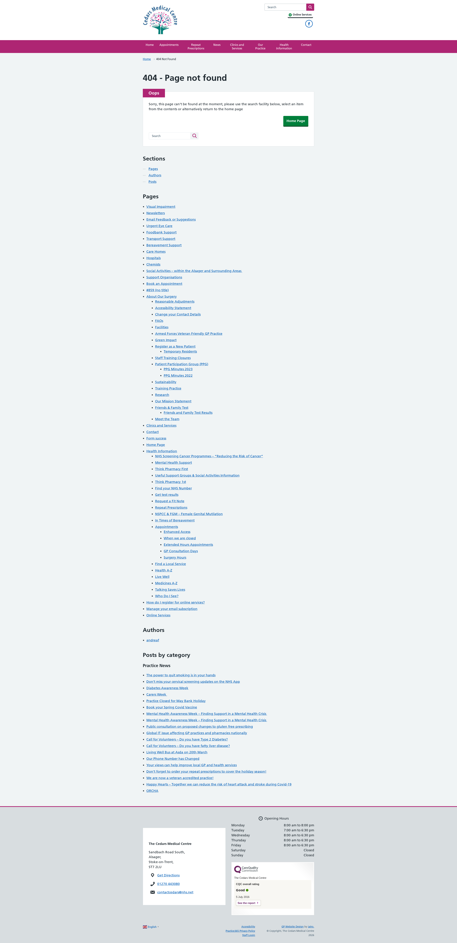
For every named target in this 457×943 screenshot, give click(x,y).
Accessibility (248, 926)
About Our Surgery (161, 296)
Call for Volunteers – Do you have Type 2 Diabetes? (187, 739)
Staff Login (248, 935)
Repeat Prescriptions (196, 46)
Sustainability (165, 382)
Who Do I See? (167, 596)
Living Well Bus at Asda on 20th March (176, 752)
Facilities (161, 327)
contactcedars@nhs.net (175, 892)
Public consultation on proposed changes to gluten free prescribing (199, 727)
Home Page (296, 121)
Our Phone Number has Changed (172, 759)
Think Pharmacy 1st (170, 482)
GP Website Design (293, 926)
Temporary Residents (180, 351)
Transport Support (160, 239)
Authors (155, 175)
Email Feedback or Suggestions (171, 219)
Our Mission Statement (173, 401)
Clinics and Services (237, 46)
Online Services (158, 615)
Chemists (153, 264)
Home (150, 45)
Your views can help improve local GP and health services (191, 765)
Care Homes (155, 252)
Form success (156, 438)
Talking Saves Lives (170, 590)
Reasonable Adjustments (174, 301)
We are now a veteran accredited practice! (180, 778)
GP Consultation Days (181, 551)
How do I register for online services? (175, 602)
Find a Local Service (170, 564)
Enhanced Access (177, 532)
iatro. (311, 926)
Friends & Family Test (171, 408)
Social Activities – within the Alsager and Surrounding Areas (194, 271)
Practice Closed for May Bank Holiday (176, 701)
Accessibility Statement (173, 308)
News (216, 45)
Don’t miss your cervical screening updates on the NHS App (193, 682)
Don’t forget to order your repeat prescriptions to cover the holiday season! (206, 771)
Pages (153, 169)
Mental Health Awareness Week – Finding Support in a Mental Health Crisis (206, 714)
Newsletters (155, 213)
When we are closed (180, 538)
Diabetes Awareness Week (167, 688)
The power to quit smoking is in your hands (180, 675)
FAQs (159, 321)
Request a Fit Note (169, 501)
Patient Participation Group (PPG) (181, 364)
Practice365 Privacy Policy (240, 930)
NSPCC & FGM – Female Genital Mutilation (189, 514)
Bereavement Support (164, 245)
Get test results (166, 495)
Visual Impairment (160, 207)
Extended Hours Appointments (188, 545)
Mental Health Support (173, 463)
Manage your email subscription (171, 609)
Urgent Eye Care (159, 226)
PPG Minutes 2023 (178, 369)
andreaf (152, 640)
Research (162, 395)
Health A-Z (163, 570)
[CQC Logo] (246, 872)
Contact (306, 45)
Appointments (169, 45)
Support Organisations (164, 277)
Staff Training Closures (173, 358)
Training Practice (168, 388)
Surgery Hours (175, 557)
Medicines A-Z (166, 583)
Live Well (162, 577)
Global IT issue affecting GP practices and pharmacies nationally (196, 733)
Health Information (284, 46)
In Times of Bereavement (175, 520)
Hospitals (153, 258)
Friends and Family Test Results (188, 413)
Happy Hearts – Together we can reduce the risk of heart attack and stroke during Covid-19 (219, 784)
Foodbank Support (161, 232)
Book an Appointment (164, 284)
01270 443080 (168, 884)
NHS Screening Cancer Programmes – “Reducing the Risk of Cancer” (209, 456)
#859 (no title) (157, 290)
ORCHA (152, 791)
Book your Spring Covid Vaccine (171, 707)
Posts (152, 182)
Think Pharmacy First (171, 469)
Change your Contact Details (178, 314)
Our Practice (260, 46)
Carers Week (156, 694)
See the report (246, 902)
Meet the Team (167, 419)
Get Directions (168, 875)
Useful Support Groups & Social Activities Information (197, 475)
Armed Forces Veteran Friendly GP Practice (188, 334)
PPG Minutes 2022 (178, 375)
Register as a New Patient (175, 346)
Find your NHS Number (173, 488)
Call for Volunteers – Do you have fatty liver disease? (188, 746)
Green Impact (166, 340)
